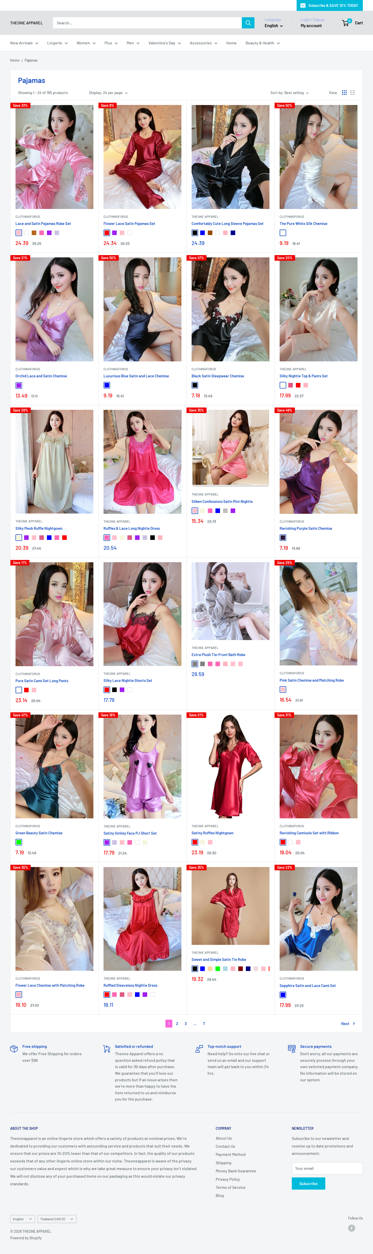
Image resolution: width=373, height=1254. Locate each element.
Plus (108, 42)
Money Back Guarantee (236, 1170)
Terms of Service (231, 1187)
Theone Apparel (28, 521)
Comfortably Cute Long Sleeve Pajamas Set (228, 223)
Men (130, 42)
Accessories (201, 42)
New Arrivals (21, 42)
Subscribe (308, 1183)
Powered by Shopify (26, 1238)
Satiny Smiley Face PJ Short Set (130, 833)
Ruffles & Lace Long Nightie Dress (132, 528)
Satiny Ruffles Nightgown (212, 833)
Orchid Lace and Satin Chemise (41, 376)
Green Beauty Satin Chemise (38, 833)
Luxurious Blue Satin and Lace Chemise (136, 376)
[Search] (248, 22)
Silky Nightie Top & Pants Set (304, 376)
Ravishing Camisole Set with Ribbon (309, 833)
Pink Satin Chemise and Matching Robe (312, 680)
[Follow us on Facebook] (351, 1227)
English (18, 1219)
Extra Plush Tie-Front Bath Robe (218, 654)
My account (311, 25)
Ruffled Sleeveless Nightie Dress (130, 985)
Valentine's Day (161, 42)
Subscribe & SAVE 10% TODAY (333, 5)
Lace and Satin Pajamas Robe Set (43, 223)
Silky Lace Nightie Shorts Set (128, 680)
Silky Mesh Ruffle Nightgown (38, 528)
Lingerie (54, 42)
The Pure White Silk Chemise (303, 223)
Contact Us (225, 1146)
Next (345, 1023)
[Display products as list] (352, 92)
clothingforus (27, 217)
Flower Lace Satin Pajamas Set (129, 223)
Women (83, 42)
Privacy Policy (228, 1179)
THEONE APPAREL (205, 217)
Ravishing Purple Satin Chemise (306, 528)
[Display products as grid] (344, 92)
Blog (220, 1195)
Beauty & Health (260, 42)
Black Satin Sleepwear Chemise (218, 376)
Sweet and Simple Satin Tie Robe (219, 959)
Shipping (223, 1162)
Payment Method (231, 1154)
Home (231, 42)
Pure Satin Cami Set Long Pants (41, 680)
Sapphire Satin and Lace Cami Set (308, 985)
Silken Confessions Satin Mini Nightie (222, 501)
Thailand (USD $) (52, 1219)
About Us (224, 1138)
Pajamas (31, 60)
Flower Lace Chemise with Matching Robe (49, 985)
